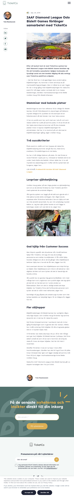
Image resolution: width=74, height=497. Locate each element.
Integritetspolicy (51, 468)
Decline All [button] (45, 492)
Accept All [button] (29, 492)
